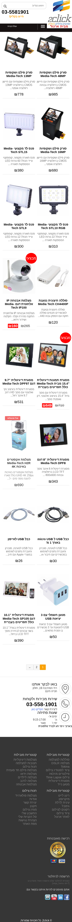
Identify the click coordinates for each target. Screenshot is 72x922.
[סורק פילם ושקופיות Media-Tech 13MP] (19, 48)
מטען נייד (63, 784)
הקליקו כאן (37, 709)
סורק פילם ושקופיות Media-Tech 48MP (53, 74)
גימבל (65, 806)
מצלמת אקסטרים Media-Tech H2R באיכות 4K (19, 463)
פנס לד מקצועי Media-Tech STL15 (19, 150)
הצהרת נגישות (28, 820)
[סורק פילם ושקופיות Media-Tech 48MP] (53, 48)
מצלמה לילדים (27, 777)
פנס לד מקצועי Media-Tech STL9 (19, 226)
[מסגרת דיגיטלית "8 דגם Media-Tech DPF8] (53, 435)
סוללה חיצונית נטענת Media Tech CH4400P (53, 302)
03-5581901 (15, 12)
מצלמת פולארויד (26, 795)
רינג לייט (63, 795)
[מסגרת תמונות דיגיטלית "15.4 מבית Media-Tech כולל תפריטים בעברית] (53, 355)
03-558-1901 (41, 704)
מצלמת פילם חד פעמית (21, 770)
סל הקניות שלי (27, 816)
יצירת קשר (30, 802)
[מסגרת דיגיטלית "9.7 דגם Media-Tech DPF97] (19, 355)
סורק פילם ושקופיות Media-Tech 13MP (18, 74)
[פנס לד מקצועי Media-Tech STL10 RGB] (53, 200)
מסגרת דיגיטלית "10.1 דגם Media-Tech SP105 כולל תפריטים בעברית (19, 618)
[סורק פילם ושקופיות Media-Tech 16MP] (53, 124)
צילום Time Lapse (57, 777)
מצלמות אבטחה (26, 784)
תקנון (33, 806)
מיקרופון (64, 799)
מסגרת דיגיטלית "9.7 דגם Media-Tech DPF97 (19, 381)
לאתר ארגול (61, 816)
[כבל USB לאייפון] (19, 514)
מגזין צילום (30, 809)
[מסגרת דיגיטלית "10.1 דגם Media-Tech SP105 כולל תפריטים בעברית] (19, 590)
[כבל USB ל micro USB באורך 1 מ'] (53, 514)
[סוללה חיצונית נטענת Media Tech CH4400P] (53, 276)
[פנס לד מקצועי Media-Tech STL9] (19, 200)
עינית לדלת (62, 802)
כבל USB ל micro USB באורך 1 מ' (53, 540)
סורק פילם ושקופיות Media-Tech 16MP (53, 150)
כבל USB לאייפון (19, 539)
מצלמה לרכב (28, 781)
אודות (33, 799)
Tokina (65, 766)
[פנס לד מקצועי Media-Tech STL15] (19, 124)
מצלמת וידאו (28, 773)
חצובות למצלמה (26, 763)
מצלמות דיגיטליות (25, 759)
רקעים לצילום (60, 809)
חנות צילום (30, 766)
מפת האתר (30, 823)
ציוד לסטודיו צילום (57, 770)
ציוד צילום (63, 813)
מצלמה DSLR (60, 763)
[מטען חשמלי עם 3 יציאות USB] (53, 590)
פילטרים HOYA (59, 773)
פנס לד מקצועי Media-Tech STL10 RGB (53, 226)
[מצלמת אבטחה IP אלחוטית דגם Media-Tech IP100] (19, 276)
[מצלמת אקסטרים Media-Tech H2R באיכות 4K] (19, 435)
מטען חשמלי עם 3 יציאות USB (53, 616)
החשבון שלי (29, 813)
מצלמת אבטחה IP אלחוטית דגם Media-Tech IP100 (19, 304)
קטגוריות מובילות (58, 754)
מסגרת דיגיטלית (59, 781)
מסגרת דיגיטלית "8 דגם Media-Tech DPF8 (53, 461)
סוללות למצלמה (59, 759)
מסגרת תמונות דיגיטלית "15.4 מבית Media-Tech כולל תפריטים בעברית (53, 383)
